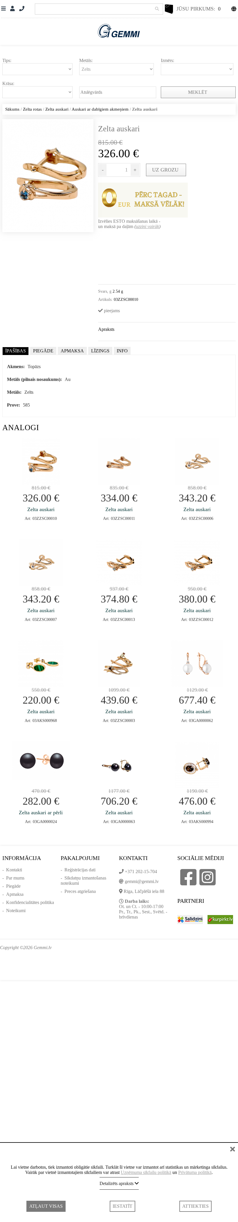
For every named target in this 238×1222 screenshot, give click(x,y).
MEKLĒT (198, 92)
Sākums (12, 109)
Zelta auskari (56, 109)
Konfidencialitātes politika (30, 902)
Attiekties (195, 1206)
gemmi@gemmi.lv (142, 881)
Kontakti (14, 869)
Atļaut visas (46, 1206)
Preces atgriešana (80, 891)
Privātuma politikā (195, 1172)
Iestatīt (122, 1206)
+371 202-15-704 (141, 871)
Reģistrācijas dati (79, 869)
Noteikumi (16, 910)
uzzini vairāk (147, 226)
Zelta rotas (32, 109)
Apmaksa (15, 894)
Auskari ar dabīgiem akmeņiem (100, 109)
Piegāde (13, 886)
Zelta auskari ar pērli (41, 812)
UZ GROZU (166, 170)
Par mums (15, 877)
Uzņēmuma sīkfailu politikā (146, 1172)
